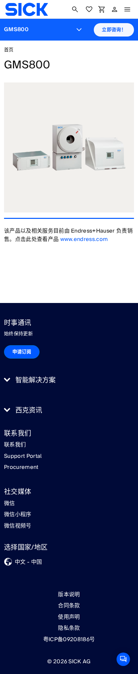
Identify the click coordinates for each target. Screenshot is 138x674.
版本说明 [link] (69, 594)
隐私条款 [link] (69, 628)
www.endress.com (84, 239)
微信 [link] (9, 503)
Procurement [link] (21, 467)
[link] (26, 9)
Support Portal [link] (23, 456)
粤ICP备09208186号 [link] (69, 639)
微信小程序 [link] (17, 514)
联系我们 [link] (15, 445)
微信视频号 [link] (17, 526)
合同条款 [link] (69, 605)
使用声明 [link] (69, 617)
